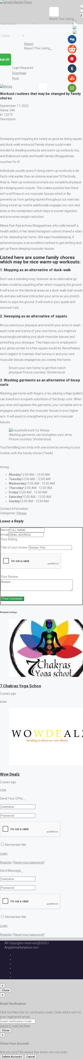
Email (4, 534)
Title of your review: (14, 547)
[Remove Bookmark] (43, 87)
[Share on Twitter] (74, 28)
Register (6, 862)
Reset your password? (29, 862)
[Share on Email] (72, 91)
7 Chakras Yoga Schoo (20, 686)
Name (5, 530)
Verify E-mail (9, 1026)
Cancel (30, 1056)
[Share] (54, 12)
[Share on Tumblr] (72, 71)
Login (4, 853)
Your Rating (9, 539)
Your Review (9, 576)
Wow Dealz (10, 774)
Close (5, 990)
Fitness (22, 513)
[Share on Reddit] (72, 52)
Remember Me (15, 844)
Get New (24, 1026)
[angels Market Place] (16, 2)
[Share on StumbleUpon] (72, 81)
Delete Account (12, 1056)
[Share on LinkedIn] (74, 33)
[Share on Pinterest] (72, 62)
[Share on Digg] (72, 42)
